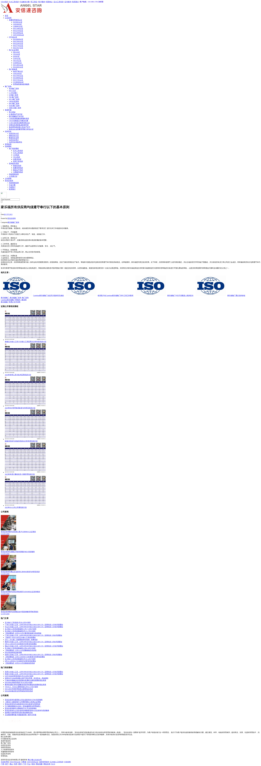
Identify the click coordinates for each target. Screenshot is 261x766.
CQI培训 (16, 155)
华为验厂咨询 (14, 88)
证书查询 (68, 2)
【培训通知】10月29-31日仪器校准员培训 (20, 663)
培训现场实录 (14, 174)
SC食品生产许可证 (15, 114)
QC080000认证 (18, 82)
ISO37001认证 (18, 76)
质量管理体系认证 (15, 20)
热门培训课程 (14, 148)
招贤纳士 (49, 2)
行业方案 (12, 185)
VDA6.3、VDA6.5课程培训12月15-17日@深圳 (21, 687)
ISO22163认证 (18, 31)
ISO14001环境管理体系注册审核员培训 (19, 689)
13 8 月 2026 (5, 534)
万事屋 (23, 762)
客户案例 (41, 2)
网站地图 (39, 764)
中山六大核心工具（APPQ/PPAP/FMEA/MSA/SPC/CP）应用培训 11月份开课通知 (34, 627)
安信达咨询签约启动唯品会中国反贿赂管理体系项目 (19, 612)
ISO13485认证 (18, 28)
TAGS (53, 764)
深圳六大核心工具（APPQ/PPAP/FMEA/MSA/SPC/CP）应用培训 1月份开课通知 (33, 655)
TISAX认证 (17, 61)
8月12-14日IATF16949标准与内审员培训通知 (21, 644)
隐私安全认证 (14, 136)
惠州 (20, 764)
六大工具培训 (14, 2)
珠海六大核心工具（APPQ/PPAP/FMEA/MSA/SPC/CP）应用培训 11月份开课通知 (34, 674)
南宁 (6, 764)
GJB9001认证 (18, 26)
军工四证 (34, 2)
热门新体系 (13, 69)
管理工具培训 (18, 161)
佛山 (11, 764)
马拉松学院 (5, 762)
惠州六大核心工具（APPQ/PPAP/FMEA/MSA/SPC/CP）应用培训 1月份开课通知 (33, 642)
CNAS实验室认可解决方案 (18, 121)
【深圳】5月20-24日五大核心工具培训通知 (20, 637)
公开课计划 (13, 176)
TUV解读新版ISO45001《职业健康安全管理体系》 (23, 706)
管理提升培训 (14, 163)
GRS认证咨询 (14, 101)
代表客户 (12, 187)
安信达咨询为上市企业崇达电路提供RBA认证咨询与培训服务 (27, 710)
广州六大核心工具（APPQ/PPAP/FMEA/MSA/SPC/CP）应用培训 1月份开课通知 (33, 635)
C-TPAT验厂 (13, 93)
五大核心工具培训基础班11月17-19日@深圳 (20, 629)
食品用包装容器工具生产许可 (19, 127)
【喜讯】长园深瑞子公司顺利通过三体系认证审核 (23, 702)
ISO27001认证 (18, 41)
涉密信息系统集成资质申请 (19, 125)
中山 (28, 764)
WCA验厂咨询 (14, 99)
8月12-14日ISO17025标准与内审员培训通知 (20, 661)
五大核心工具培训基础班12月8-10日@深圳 (20, 648)
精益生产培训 (18, 170)
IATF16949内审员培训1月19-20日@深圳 (19, 676)
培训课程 (8, 146)
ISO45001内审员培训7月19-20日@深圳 (18, 682)
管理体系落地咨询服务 (21, 84)
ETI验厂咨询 (13, 95)
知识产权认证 (18, 71)
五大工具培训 (58, 2)
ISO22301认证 (18, 43)
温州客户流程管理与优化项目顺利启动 (19, 712)
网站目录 (47, 764)
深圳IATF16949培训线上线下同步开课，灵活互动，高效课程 (26, 678)
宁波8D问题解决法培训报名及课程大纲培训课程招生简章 (25, 680)
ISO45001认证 (18, 67)
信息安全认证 (14, 133)
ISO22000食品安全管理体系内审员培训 (19, 691)
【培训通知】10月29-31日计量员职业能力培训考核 (23, 633)
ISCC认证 (12, 91)
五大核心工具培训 (56, 762)
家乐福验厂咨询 (13, 222)
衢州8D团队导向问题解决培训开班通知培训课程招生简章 (25, 685)
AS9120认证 (17, 73)
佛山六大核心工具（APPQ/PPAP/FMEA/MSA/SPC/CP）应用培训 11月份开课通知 (34, 646)
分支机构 (67, 762)
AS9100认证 (17, 24)
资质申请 (8, 110)
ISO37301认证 (18, 80)
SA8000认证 (17, 63)
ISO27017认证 (18, 48)
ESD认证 (16, 56)
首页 (6, 16)
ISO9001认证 (17, 22)
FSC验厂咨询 (13, 97)
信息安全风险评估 (15, 142)
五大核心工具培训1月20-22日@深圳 (18, 622)
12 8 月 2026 (5, 614)
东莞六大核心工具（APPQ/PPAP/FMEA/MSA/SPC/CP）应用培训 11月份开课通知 (34, 672)
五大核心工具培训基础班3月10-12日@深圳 (20, 659)
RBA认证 (16, 52)
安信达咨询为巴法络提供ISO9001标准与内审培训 (22, 704)
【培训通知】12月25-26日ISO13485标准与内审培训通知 (25, 657)
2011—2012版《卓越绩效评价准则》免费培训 (21, 640)
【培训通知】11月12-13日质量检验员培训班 (20, 650)
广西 (2, 764)
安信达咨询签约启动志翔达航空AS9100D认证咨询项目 (20, 592)
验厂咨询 (8, 86)
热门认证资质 (14, 50)
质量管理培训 (18, 168)
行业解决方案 (25, 2)
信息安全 (8, 131)
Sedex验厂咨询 (14, 106)
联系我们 (75, 2)
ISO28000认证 (18, 78)
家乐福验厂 (5, 298)
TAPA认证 (16, 58)
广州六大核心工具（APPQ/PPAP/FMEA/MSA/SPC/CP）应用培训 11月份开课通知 (34, 625)
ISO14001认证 (18, 65)
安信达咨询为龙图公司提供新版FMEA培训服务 (18, 552)
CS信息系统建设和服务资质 (19, 118)
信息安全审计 (14, 140)
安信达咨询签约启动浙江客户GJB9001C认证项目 (18, 532)
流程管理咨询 (44, 762)
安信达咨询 (9, 181)
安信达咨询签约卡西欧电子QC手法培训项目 (21, 708)
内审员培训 (17, 159)
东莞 (15, 764)
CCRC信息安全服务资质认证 (19, 123)
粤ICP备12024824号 (35, 760)
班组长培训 (17, 166)
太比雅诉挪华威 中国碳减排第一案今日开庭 (20, 715)
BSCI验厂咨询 (14, 103)
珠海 (33, 764)
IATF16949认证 (18, 35)
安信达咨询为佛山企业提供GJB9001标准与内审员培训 (20, 572)
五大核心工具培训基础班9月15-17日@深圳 (20, 631)
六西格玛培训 (18, 172)
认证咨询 (8, 18)
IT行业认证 (13, 37)
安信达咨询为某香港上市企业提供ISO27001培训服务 (24, 700)
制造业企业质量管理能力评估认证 (21, 129)
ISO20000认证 (18, 39)
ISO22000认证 (18, 33)
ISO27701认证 (18, 46)
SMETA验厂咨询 (15, 108)
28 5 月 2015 (8, 214)
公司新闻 (8, 178)
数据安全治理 (14, 138)
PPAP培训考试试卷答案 (13, 652)
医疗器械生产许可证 (16, 116)
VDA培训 (4, 2)
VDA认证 (16, 54)
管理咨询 (8, 144)
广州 (24, 764)
